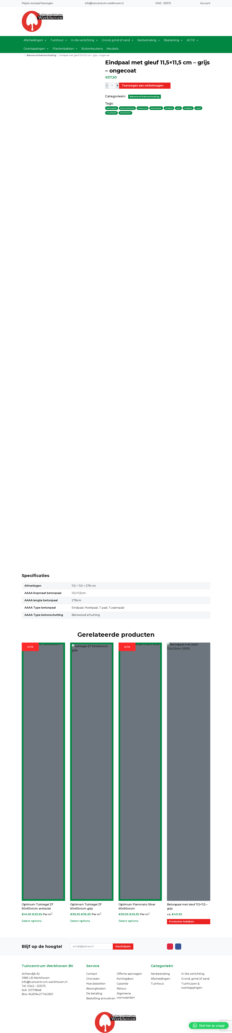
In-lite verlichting (82, 40)
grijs (178, 108)
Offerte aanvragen (129, 973)
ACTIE (191, 40)
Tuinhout (57, 40)
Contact (91, 973)
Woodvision (125, 113)
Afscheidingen (33, 40)
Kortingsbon (125, 978)
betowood (142, 108)
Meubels (112, 48)
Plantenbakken (63, 48)
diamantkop (156, 108)
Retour (122, 988)
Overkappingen (34, 48)
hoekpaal (188, 108)
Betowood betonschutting (41, 55)
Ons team (93, 978)
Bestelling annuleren (100, 998)
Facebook (178, 946)
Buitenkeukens (92, 48)
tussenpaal (112, 113)
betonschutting (127, 108)
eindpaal (169, 108)
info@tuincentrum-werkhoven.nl (104, 3)
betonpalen (112, 108)
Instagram (170, 946)
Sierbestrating (146, 40)
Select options (32, 921)
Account (205, 3)
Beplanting (171, 40)
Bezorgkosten (96, 988)
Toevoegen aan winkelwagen (143, 85)
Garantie (122, 983)
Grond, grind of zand (116, 40)
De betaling (94, 993)
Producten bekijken (181, 921)
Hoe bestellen (95, 983)
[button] (209, 1025)
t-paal (198, 108)
